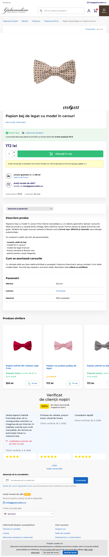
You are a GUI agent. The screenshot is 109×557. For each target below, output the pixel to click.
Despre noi (60, 529)
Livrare (6, 533)
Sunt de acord (70, 552)
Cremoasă (60, 291)
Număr (9, 154)
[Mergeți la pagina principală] (15, 11)
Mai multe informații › (16, 122)
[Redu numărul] (14, 155)
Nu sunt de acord (51, 552)
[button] (104, 10)
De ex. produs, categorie (55, 11)
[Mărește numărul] (14, 152)
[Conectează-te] (89, 10)
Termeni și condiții (11, 529)
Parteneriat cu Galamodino (68, 537)
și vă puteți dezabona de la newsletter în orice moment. (39, 486)
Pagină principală (10, 21)
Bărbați (25, 21)
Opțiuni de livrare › (21, 177)
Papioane (36, 21)
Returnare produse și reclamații (18, 537)
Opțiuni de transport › (35, 133)
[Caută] (41, 11)
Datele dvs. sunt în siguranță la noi (17, 486)
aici (85, 164)
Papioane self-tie (51, 21)
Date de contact (62, 533)
